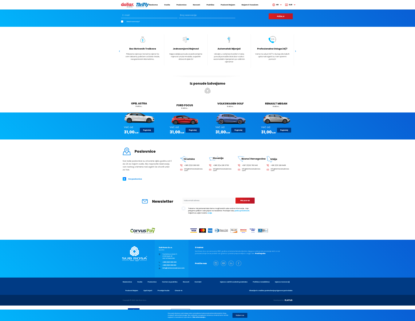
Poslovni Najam (228, 4)
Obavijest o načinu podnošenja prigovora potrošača (270, 290)
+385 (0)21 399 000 (191, 165)
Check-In (178, 290)
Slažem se (240, 315)
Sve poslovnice (135, 179)
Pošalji (280, 16)
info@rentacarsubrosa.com (193, 169)
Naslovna (153, 4)
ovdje (209, 213)
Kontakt (198, 282)
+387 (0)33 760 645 (250, 165)
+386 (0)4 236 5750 (221, 165)
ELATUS (288, 300)
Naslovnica (127, 282)
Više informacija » (199, 317)
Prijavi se (245, 200)
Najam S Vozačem (250, 4)
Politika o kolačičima (261, 282)
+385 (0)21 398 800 (169, 265)
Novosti (196, 4)
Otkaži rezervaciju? (133, 22)
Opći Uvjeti (147, 290)
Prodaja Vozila (163, 290)
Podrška (210, 4)
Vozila (167, 4)
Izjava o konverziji (282, 282)
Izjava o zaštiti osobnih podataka (233, 282)
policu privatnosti (242, 211)
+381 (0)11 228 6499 (278, 165)
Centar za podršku (169, 282)
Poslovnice (181, 4)
